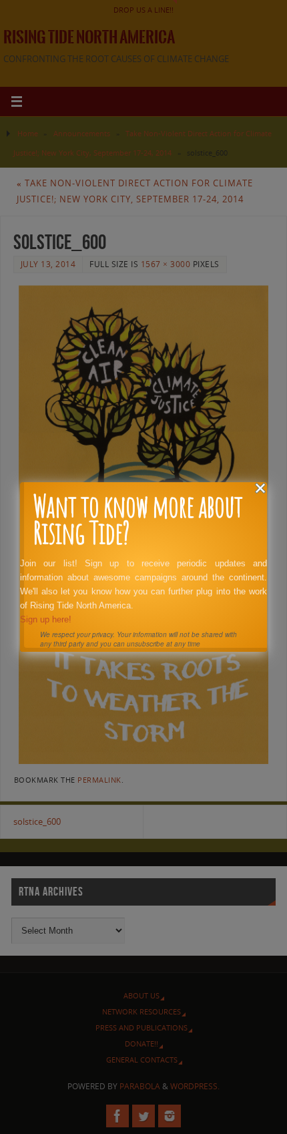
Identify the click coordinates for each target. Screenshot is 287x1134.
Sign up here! (45, 619)
